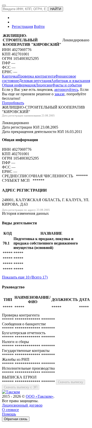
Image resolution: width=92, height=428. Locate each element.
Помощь (9, 414)
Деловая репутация (35, 81)
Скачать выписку (70, 382)
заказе (59, 94)
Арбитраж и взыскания (70, 81)
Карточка (10, 76)
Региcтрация (22, 26)
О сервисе (10, 410)
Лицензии (43, 85)
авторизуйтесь (66, 89)
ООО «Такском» (39, 396)
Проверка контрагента (36, 76)
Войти (39, 26)
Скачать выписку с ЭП (20, 387)
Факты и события (67, 85)
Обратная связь (15, 419)
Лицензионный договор (22, 405)
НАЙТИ (55, 9)
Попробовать (13, 103)
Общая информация (18, 85)
